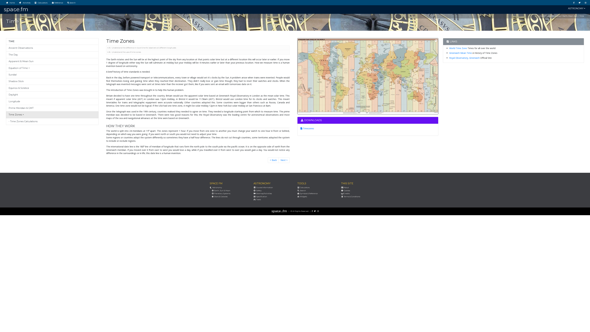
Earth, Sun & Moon (222, 191)
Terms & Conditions (351, 197)
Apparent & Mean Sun (21, 61)
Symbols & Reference (308, 193)
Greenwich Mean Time (460, 52)
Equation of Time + (19, 68)
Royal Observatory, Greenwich (464, 57)
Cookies (346, 191)
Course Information (264, 187)
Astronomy (575, 8)
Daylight (13, 94)
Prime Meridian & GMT (21, 108)
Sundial (13, 74)
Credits (346, 193)
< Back (273, 160)
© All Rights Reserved (300, 211)
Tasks (258, 199)
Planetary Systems (222, 193)
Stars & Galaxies (221, 197)
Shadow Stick (16, 81)
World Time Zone (458, 48)
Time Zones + (16, 114)
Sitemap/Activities (264, 193)
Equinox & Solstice (19, 88)
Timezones (308, 128)
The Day (13, 54)
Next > (284, 160)
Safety (259, 191)
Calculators (304, 187)
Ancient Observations (21, 48)
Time (581, 16)
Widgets (303, 197)
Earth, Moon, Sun (570, 16)
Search (302, 191)
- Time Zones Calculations (23, 121)
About (346, 187)
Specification (261, 197)
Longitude (14, 101)
